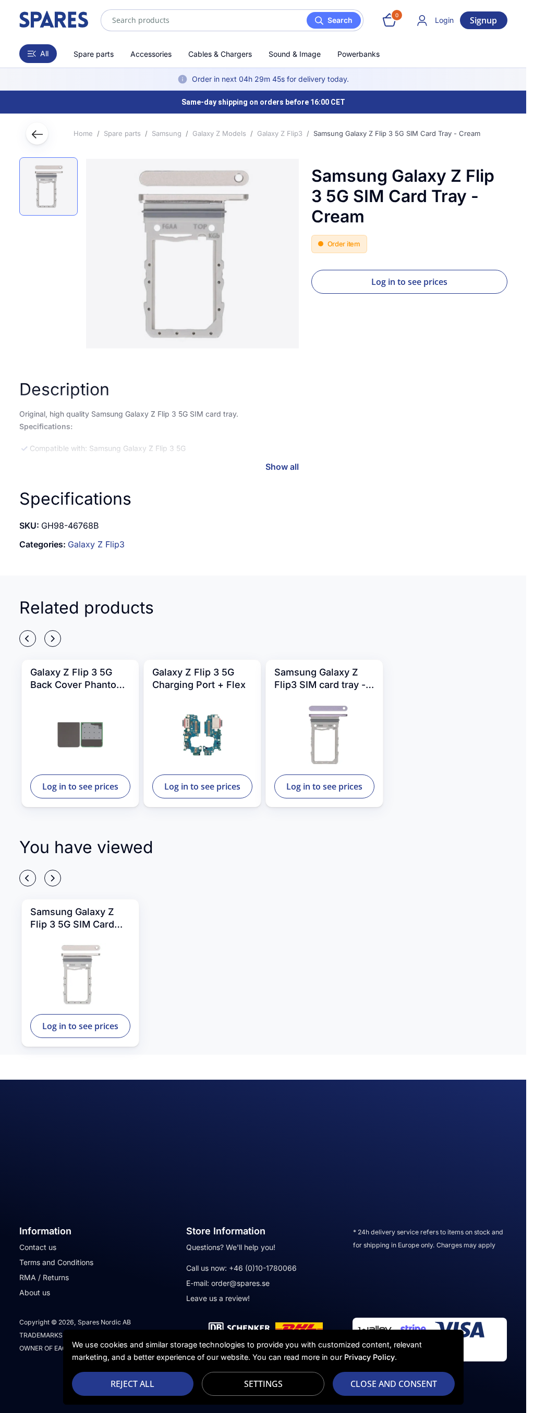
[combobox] (232, 20)
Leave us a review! (218, 1298)
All (44, 53)
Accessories (151, 53)
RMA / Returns (44, 1277)
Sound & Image (295, 53)
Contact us (37, 1247)
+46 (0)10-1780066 (263, 1268)
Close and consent (393, 1384)
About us (34, 1292)
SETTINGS (263, 1384)
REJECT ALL (132, 1384)
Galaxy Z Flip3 (96, 544)
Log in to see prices (409, 281)
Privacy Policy (369, 1357)
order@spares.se (240, 1283)
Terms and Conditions (56, 1262)
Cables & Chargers (220, 53)
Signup (483, 20)
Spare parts (94, 53)
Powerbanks (358, 53)
